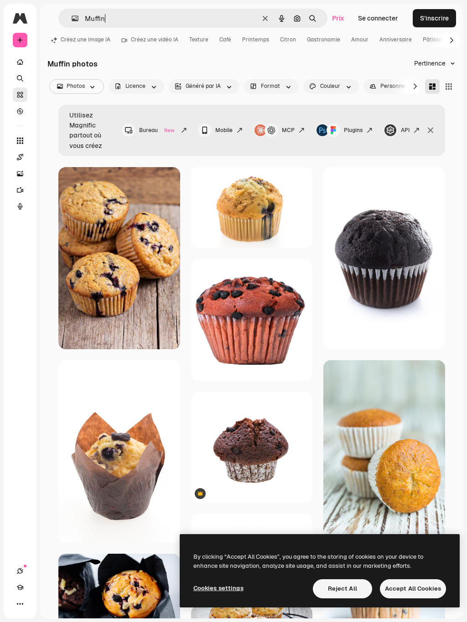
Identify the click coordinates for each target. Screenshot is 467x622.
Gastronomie (323, 39)
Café (225, 39)
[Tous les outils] (20, 140)
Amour (359, 39)
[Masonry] (432, 86)
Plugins (353, 130)
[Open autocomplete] (71, 18)
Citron (288, 39)
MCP (288, 130)
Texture (198, 39)
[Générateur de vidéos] (20, 190)
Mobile (224, 130)
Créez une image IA (85, 39)
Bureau (156, 130)
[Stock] (20, 94)
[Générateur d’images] (20, 173)
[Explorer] (20, 111)
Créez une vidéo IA (154, 39)
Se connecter (378, 18)
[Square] (448, 86)
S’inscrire (434, 18)
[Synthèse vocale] (20, 206)
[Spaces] (20, 157)
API (405, 130)
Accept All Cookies (413, 588)
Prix (338, 18)
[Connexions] (20, 571)
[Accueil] (20, 62)
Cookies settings (218, 588)
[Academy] (20, 587)
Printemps (255, 39)
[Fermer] (430, 130)
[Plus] (20, 604)
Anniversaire (395, 39)
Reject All (342, 588)
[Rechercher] (20, 78)
